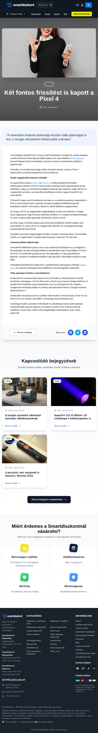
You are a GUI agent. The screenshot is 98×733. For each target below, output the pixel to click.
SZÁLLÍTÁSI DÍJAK (82, 14)
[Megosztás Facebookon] (71, 332)
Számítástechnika (34, 640)
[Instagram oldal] (83, 668)
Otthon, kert (55, 651)
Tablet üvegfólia (33, 634)
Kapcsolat (79, 639)
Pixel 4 (36, 183)
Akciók (47, 14)
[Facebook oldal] (77, 668)
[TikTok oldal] (88, 668)
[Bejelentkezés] (82, 5)
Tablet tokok (55, 631)
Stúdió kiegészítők (57, 648)
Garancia (79, 650)
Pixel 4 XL (46, 183)
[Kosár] (88, 5)
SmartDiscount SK (83, 657)
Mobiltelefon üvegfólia (59, 621)
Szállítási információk (84, 625)
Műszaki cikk (32, 644)
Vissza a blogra (24, 332)
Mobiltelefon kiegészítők (36, 627)
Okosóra (53, 644)
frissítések (77, 158)
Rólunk (78, 621)
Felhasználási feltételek (85, 635)
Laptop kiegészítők (34, 631)
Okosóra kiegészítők (58, 627)
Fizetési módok (82, 628)
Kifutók (57, 14)
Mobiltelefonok (32, 648)
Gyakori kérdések (83, 646)
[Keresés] (51, 5)
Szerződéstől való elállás (85, 653)
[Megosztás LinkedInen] (85, 332)
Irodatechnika (55, 640)
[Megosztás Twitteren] (78, 332)
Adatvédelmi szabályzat (85, 632)
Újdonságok (36, 14)
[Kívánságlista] (77, 5)
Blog (65, 14)
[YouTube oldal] (94, 668)
